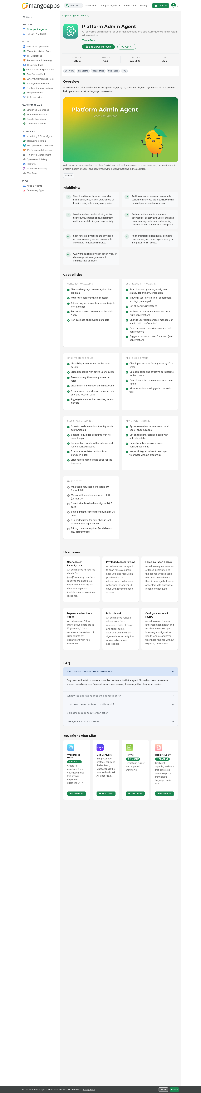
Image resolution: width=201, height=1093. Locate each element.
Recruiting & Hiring (36, 141)
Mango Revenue (35, 92)
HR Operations (34, 56)
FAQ (124, 71)
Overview (69, 71)
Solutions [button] (89, 5)
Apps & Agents (34, 186)
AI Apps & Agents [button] (109, 5)
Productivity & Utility (37, 168)
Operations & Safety (37, 159)
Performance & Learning (39, 60)
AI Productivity (34, 97)
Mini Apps (32, 173)
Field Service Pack (36, 74)
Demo (161, 5)
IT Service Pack (35, 65)
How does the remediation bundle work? (90, 704)
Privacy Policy (89, 1089)
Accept (174, 1089)
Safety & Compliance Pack (40, 79)
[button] (174, 6)
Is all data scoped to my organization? (88, 712)
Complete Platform (36, 123)
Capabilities (98, 71)
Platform (31, 164)
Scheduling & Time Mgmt (39, 136)
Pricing (143, 5)
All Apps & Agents (37, 29)
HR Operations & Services (40, 145)
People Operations (36, 119)
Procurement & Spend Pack (40, 69)
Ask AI (128, 46)
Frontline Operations (37, 114)
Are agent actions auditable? (83, 721)
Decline (163, 1089)
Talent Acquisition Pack (39, 51)
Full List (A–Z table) (36, 34)
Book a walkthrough (100, 46)
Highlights (83, 71)
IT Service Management (39, 154)
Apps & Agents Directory (76, 15)
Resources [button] (128, 5)
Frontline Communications (40, 88)
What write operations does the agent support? (94, 695)
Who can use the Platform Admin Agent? (90, 671)
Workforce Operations (37, 46)
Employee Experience (38, 83)
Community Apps (35, 190)
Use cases (113, 71)
